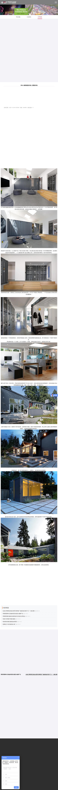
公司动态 (40, 17)
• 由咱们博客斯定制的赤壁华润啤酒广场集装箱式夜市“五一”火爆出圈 (18, 611)
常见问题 (18, 17)
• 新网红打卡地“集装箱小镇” (8, 624)
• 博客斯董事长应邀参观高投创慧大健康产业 (12, 613)
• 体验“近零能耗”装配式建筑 (8, 619)
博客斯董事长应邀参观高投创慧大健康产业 (11, 674)
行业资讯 (29, 17)
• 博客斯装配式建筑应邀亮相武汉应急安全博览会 (13, 616)
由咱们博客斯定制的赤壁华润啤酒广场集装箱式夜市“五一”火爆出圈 (41, 674)
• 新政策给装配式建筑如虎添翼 (9, 621)
